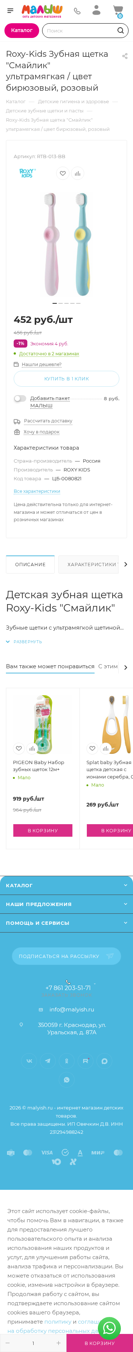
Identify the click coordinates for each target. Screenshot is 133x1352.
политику (57, 1321)
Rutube (85, 1061)
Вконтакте (29, 1061)
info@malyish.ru (72, 1009)
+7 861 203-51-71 (68, 988)
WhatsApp (67, 1080)
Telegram (48, 1061)
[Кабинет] (96, 10)
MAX (104, 1061)
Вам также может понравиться (50, 666)
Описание (30, 564)
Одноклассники (67, 1061)
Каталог (19, 885)
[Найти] (119, 30)
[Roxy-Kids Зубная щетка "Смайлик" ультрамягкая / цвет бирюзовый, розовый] (66, 244)
